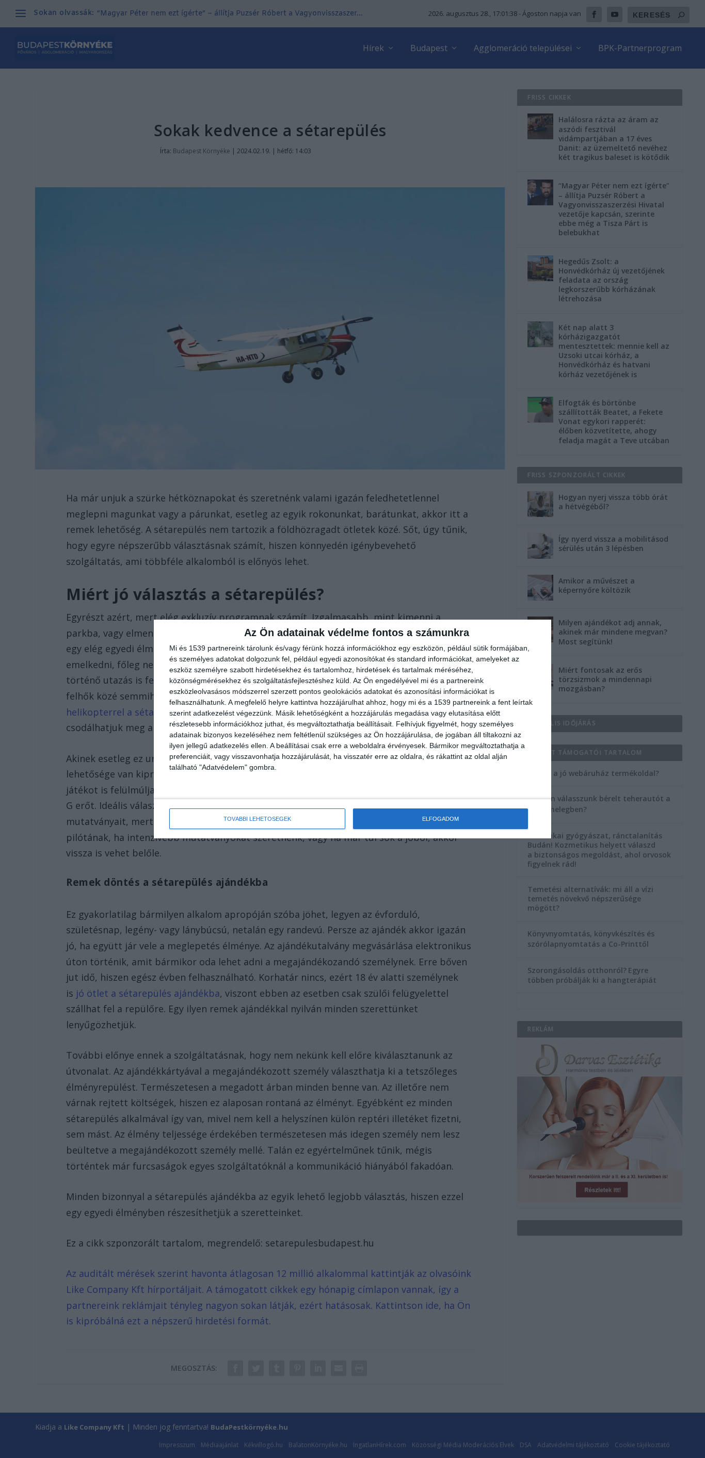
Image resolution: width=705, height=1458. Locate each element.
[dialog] (352, 729)
